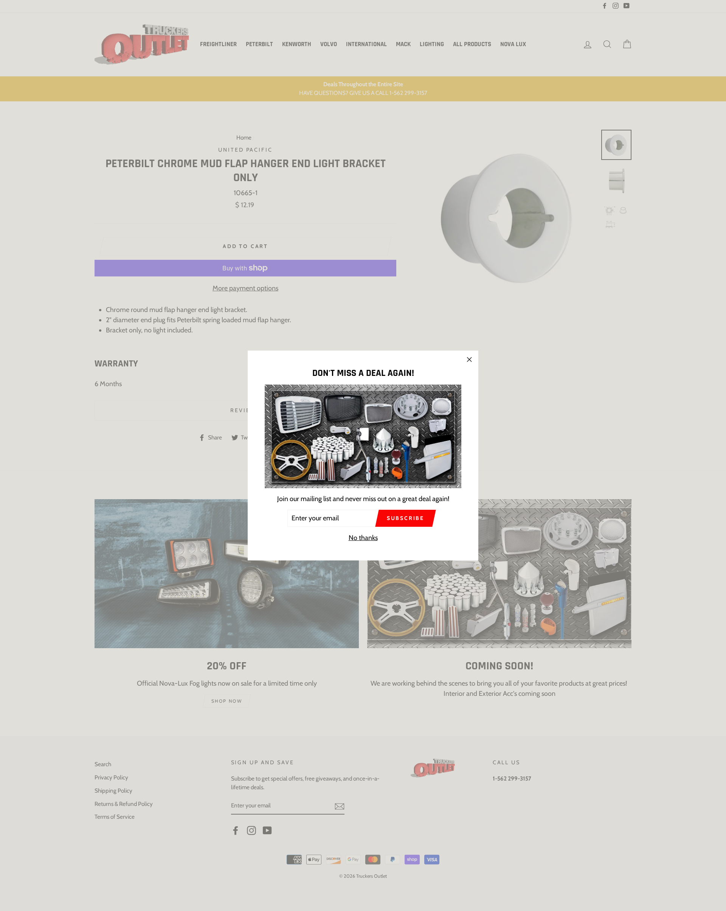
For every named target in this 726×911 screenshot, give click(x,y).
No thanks (363, 538)
